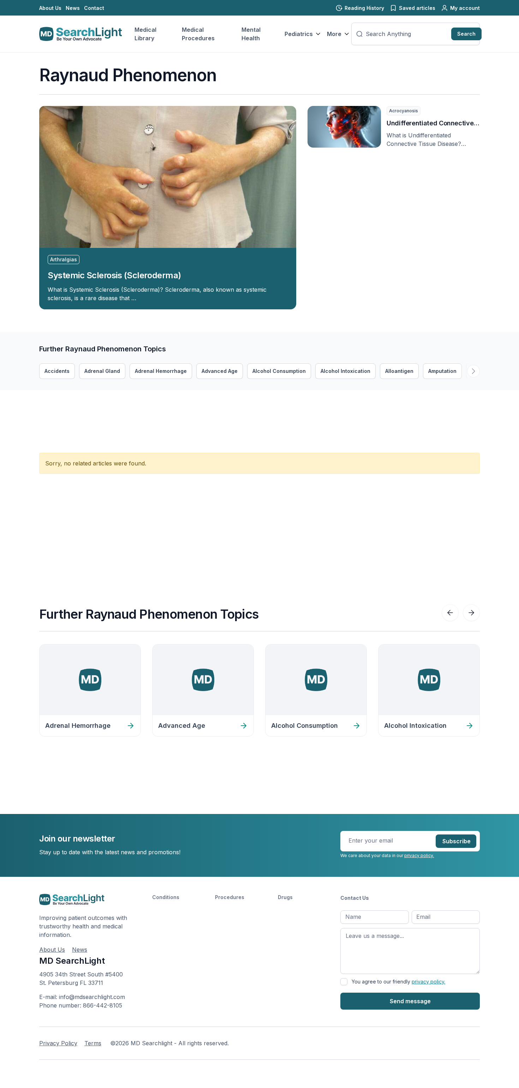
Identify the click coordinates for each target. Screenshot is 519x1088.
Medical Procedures (198, 34)
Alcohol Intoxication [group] (345, 371)
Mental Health (251, 34)
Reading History (364, 8)
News (73, 8)
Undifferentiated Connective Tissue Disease (430, 123)
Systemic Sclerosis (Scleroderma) (114, 275)
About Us (50, 8)
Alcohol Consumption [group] (279, 371)
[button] (473, 371)
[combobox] (407, 34)
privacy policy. (419, 855)
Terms (92, 1043)
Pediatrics (299, 33)
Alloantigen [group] (399, 371)
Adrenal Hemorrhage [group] (161, 371)
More (334, 33)
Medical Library (145, 34)
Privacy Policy (58, 1043)
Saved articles (417, 8)
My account (465, 8)
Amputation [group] (442, 371)
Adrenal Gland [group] (102, 371)
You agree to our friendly (398, 982)
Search (466, 34)
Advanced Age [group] (220, 371)
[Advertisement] (167, 406)
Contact (94, 8)
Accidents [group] (57, 371)
